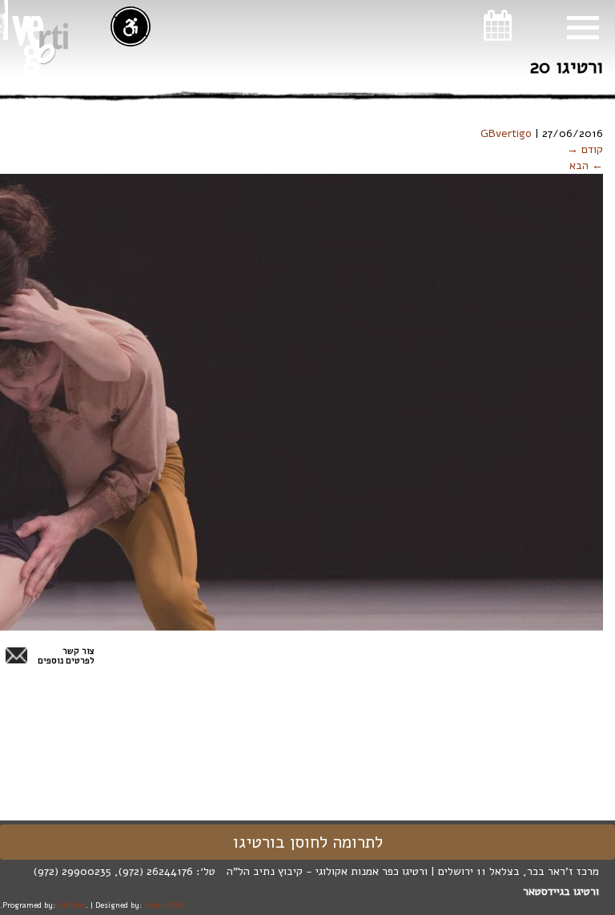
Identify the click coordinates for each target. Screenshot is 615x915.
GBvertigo (506, 133)
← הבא (586, 165)
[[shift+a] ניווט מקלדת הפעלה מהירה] (131, 26)
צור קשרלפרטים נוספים (66, 656)
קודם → (585, 149)
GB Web (72, 905)
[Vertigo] (40, 45)
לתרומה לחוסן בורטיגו (308, 842)
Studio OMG (165, 905)
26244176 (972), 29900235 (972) (113, 871)
